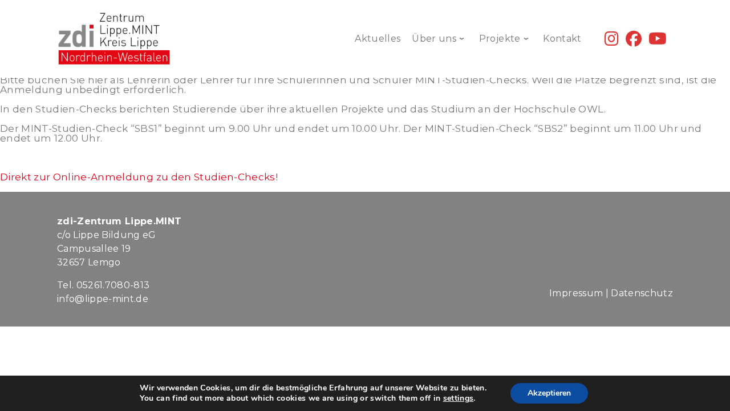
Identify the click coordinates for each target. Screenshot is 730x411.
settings (458, 398)
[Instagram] (612, 41)
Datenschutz (642, 293)
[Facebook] (634, 41)
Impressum (576, 293)
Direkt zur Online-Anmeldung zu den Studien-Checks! (139, 177)
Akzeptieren (549, 393)
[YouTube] (657, 41)
